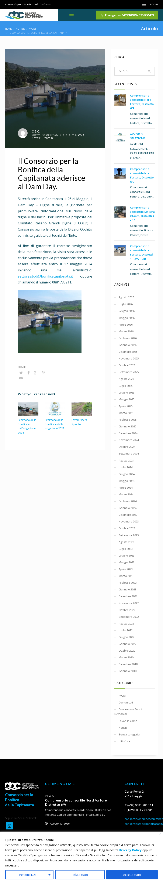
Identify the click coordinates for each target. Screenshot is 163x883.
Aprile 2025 (126, 406)
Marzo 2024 (126, 494)
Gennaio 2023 (127, 589)
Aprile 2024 (126, 487)
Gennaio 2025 (127, 426)
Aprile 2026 (126, 324)
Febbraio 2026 (128, 338)
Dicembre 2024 (128, 433)
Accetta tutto (132, 875)
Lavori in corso (128, 721)
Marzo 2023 (126, 576)
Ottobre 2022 (127, 610)
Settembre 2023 (129, 535)
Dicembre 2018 (128, 664)
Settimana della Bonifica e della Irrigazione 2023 (54, 424)
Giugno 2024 (127, 474)
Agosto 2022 (126, 623)
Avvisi (81, 135)
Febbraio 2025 (128, 419)
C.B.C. (36, 131)
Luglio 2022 (126, 630)
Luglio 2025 (126, 386)
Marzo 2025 (126, 413)
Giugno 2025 (127, 392)
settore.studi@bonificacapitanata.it (45, 276)
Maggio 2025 (127, 399)
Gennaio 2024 (127, 508)
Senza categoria (129, 734)
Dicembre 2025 (128, 352)
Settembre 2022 (129, 617)
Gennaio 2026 (127, 345)
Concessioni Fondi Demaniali (128, 711)
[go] (149, 71)
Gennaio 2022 (127, 644)
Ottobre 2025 (127, 365)
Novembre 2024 (129, 440)
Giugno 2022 (127, 637)
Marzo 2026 (126, 331)
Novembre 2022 (129, 603)
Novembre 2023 (129, 521)
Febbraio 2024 (128, 501)
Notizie (36, 138)
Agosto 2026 (126, 297)
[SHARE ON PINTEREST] (43, 372)
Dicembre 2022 (128, 596)
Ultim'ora (47, 138)
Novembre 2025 (129, 358)
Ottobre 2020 (127, 650)
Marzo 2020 (126, 657)
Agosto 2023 (126, 542)
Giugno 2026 (127, 311)
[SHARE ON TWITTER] (21, 373)
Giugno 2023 (127, 555)
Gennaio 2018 (127, 671)
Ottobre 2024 (127, 447)
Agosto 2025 (126, 379)
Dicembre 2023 (128, 515)
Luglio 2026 (126, 304)
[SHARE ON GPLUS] (36, 372)
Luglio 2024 (126, 467)
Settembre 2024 (129, 453)
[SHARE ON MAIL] (21, 378)
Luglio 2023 (126, 549)
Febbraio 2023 (128, 583)
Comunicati (126, 702)
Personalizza (28, 875)
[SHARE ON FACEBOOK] (28, 372)
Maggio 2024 (127, 481)
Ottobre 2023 (127, 528)
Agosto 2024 (126, 460)
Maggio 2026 (127, 318)
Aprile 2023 (126, 569)
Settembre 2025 (129, 372)
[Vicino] (160, 834)
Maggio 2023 (127, 562)
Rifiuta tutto (80, 875)
